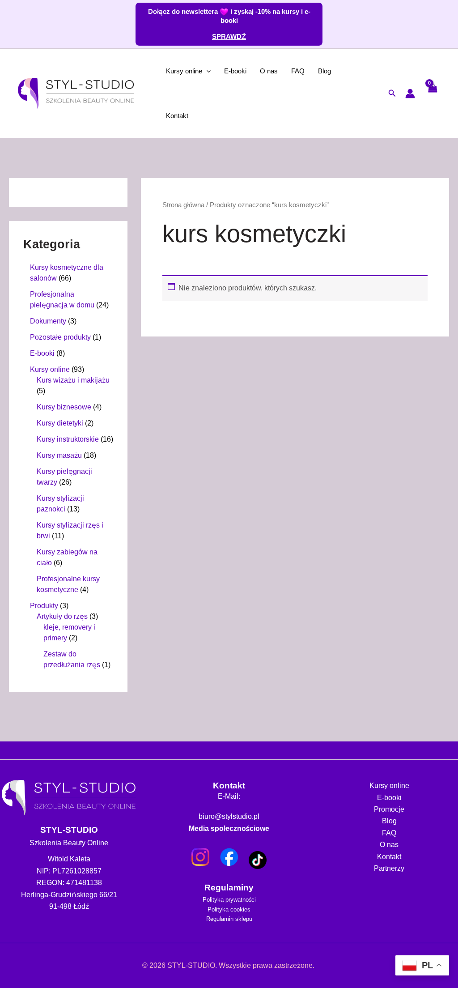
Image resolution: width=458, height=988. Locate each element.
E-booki (241, 71)
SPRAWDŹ (229, 36)
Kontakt (179, 115)
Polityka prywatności (229, 899)
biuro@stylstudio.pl (229, 817)
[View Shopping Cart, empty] (432, 93)
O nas (277, 71)
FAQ (308, 71)
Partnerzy (389, 868)
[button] (211, 71)
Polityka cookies (229, 909)
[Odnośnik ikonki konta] (410, 93)
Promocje (389, 809)
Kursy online (186, 71)
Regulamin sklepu (229, 918)
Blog (336, 71)
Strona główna (186, 205)
